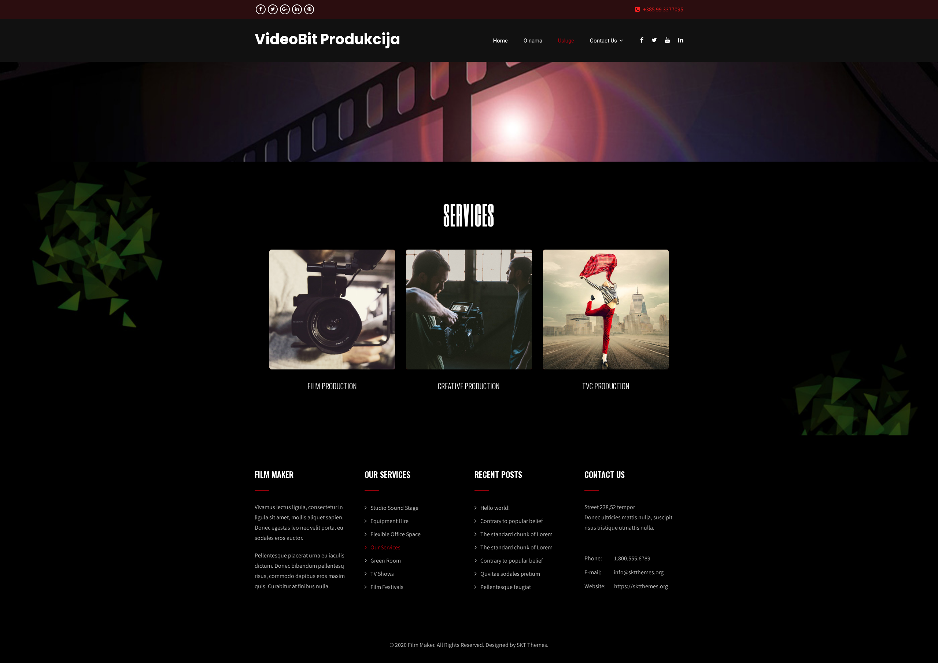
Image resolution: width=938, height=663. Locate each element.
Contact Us (603, 40)
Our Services (385, 547)
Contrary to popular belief (511, 521)
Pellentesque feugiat (505, 587)
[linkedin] (297, 9)
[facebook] (261, 9)
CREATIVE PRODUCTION (469, 385)
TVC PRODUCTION (605, 385)
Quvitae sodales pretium (510, 574)
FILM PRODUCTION (332, 385)
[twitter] (273, 9)
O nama (533, 40)
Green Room (385, 560)
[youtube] (667, 40)
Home (500, 40)
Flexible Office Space (395, 534)
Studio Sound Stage (394, 508)
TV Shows (382, 574)
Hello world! (495, 508)
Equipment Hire (389, 521)
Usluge (566, 40)
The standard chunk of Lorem (516, 534)
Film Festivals (386, 587)
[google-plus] (285, 9)
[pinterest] (309, 9)
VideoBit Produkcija (327, 39)
